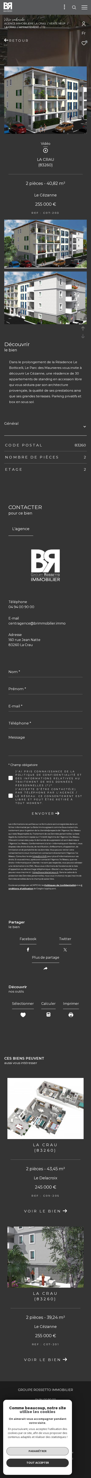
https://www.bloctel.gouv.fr (45, 872)
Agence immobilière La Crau (25, 23)
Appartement (29, 27)
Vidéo (45, 144)
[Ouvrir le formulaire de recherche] (74, 7)
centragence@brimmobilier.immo (37, 623)
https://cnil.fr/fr (39, 856)
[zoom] (45, 267)
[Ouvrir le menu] (84, 7)
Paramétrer (38, 1451)
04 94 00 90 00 (21, 607)
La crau (10, 27)
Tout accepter (37, 1463)
